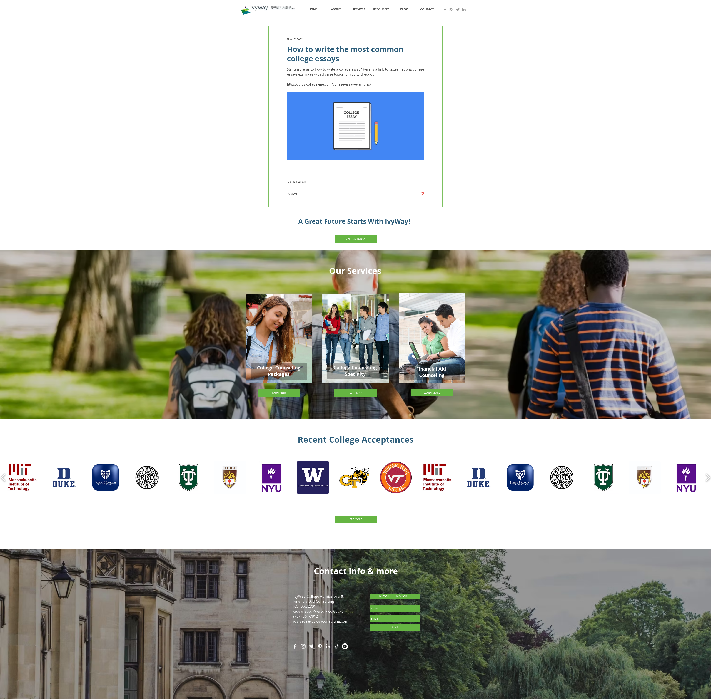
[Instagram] (303, 646)
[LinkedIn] (328, 646)
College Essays (297, 181)
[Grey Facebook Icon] (445, 9)
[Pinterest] (320, 646)
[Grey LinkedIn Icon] (463, 9)
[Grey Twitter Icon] (457, 9)
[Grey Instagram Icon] (451, 9)
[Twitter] (311, 646)
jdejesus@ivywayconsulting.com (320, 621)
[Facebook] (295, 646)
